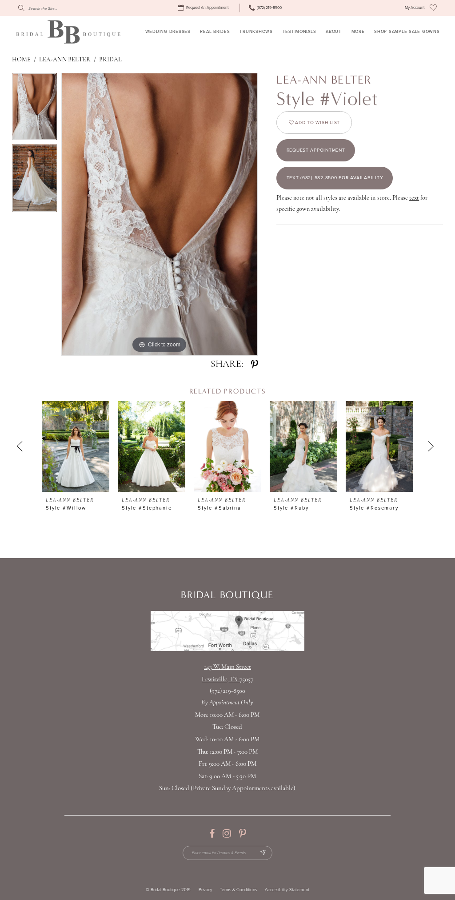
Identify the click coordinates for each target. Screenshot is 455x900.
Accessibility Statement (287, 890)
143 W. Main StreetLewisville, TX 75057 (227, 673)
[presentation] (75, 446)
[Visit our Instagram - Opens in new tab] (227, 834)
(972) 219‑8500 (228, 691)
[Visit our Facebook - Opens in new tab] (212, 834)
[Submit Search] (21, 8)
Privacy (205, 890)
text (414, 198)
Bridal (110, 59)
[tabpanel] (34, 109)
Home (21, 59)
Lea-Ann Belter (65, 59)
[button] (414, 8)
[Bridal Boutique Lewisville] (68, 31)
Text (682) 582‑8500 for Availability (335, 178)
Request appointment (316, 150)
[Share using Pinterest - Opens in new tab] (254, 365)
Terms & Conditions (238, 890)
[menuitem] (204, 8)
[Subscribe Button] (262, 853)
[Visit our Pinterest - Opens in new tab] (242, 834)
